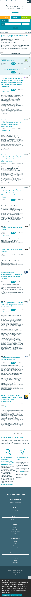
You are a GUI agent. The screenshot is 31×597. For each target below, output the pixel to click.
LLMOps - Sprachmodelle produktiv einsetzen (11, 228)
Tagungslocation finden (15, 519)
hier (9, 592)
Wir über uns (15, 558)
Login (15, 533)
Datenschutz (15, 562)
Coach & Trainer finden (15, 503)
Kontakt (15, 556)
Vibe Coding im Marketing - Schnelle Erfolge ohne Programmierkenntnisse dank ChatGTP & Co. (12, 304)
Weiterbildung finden (15, 511)
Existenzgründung (15, 0)
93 (12, 433)
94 (14, 433)
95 (17, 433)
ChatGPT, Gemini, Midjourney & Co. (11, 69)
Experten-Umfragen (15, 548)
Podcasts (15, 546)
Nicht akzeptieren (16, 595)
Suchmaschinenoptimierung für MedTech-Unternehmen (10, 358)
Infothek (3, 0)
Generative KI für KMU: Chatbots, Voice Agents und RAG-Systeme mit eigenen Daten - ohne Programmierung (11, 398)
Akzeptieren (6, 595)
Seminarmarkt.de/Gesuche (7, 484)
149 (21, 433)
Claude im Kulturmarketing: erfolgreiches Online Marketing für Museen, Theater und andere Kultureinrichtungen (11, 123)
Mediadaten (15, 527)
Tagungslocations (26, 17)
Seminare (15, 17)
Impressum (15, 560)
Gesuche (8, 0)
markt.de (15, 7)
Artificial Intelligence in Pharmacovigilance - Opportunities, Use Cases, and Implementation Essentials (11, 275)
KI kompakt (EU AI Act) (7, 60)
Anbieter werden (15, 529)
